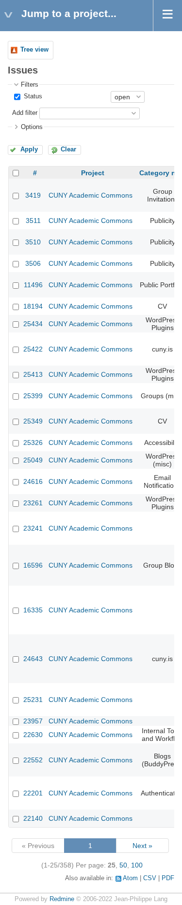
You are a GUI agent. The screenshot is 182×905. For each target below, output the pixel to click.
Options (32, 127)
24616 (33, 481)
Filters (29, 84)
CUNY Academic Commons (90, 195)
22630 (33, 735)
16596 (33, 565)
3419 (33, 195)
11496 (33, 285)
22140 (33, 818)
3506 (33, 263)
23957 (33, 721)
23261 (33, 503)
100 (137, 865)
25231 (33, 699)
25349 (33, 421)
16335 (33, 610)
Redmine (62, 899)
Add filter (24, 113)
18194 (33, 306)
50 (123, 865)
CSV (149, 878)
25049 (33, 460)
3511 (33, 220)
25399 (33, 396)
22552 (33, 760)
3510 (33, 242)
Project (92, 173)
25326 (33, 442)
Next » (142, 846)
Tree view (34, 49)
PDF (168, 878)
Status (32, 96)
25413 (33, 374)
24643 (33, 659)
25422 (33, 349)
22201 (33, 793)
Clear (68, 149)
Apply (29, 149)
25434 (33, 324)
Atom (130, 878)
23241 (33, 528)
